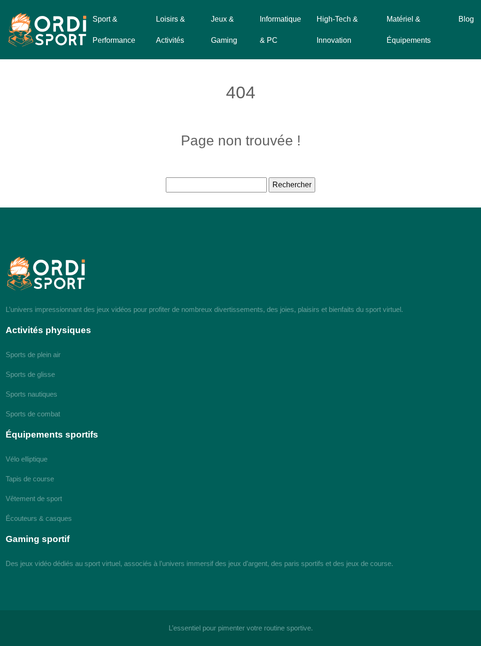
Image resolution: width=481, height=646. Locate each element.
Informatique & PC (280, 29)
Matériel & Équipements (409, 29)
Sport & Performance (114, 29)
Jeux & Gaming (224, 29)
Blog (466, 19)
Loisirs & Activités (170, 29)
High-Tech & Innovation (337, 29)
